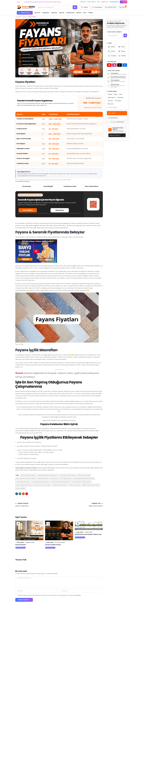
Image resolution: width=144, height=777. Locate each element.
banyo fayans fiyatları (84, 475)
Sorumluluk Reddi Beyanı (22, 181)
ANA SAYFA (37, 12)
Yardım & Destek (114, 2)
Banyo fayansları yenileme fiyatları (25, 478)
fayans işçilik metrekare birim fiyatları (84, 478)
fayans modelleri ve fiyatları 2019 (61, 482)
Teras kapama (118, 100)
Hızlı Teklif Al (27, 210)
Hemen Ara (60, 210)
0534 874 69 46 (120, 122)
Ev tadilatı (110, 94)
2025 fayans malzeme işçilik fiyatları (47, 475)
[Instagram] (26, 493)
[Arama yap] (75, 7)
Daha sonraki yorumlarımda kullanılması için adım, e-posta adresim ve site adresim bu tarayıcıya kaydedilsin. (49, 595)
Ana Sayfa (18, 17)
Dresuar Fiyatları (20, 545)
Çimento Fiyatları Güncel (53, 545)
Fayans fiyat (54, 478)
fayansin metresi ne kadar (60, 485)
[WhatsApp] (20, 493)
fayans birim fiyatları (43, 478)
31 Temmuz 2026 (60, 542)
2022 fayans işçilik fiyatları (28, 475)
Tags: (17, 475)
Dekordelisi (20, 542)
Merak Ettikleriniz (91, 2)
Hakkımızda (83, 2)
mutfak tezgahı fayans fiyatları (90, 485)
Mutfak (115, 94)
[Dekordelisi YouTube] (109, 65)
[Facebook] (16, 493)
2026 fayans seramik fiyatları (68, 475)
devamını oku (19, 547)
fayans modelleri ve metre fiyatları (81, 482)
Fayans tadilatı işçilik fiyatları (24, 485)
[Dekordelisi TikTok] (119, 65)
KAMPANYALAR (70, 12)
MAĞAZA (78, 12)
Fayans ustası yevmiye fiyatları (42, 485)
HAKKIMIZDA (45, 12)
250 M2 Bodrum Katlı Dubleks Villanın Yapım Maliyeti (91, 534)
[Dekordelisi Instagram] (114, 65)
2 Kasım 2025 (88, 532)
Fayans (24, 17)
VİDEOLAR (61, 12)
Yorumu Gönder (23, 599)
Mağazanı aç (104, 2)
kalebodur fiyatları (75, 485)
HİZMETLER (54, 12)
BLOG (98, 2)
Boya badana (120, 97)
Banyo (120, 94)
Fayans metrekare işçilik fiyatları (40, 482)
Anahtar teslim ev (112, 97)
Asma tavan (110, 100)
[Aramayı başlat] (125, 35)
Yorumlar (123, 2)
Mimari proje (110, 103)
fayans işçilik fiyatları (65, 478)
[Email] (23, 493)
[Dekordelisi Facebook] (124, 65)
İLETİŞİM (90, 12)
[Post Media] (29, 530)
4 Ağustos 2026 (29, 542)
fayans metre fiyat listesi (23, 482)
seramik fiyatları (20, 488)
